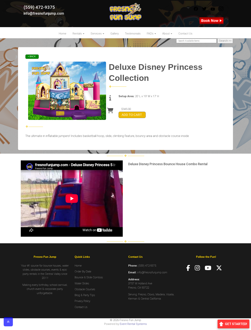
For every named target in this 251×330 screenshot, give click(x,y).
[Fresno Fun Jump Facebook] (196, 9)
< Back (32, 56)
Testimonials (133, 33)
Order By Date (83, 271)
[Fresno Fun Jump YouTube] (213, 9)
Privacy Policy (82, 301)
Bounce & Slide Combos (89, 277)
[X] (219, 268)
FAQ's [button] (150, 33)
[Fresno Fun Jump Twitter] (204, 9)
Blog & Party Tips (85, 295)
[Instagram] (197, 268)
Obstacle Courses (85, 289)
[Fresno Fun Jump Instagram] (221, 9)
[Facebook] (188, 268)
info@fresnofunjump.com (44, 13)
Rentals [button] (78, 33)
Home (62, 33)
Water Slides (82, 283)
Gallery (114, 33)
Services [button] (96, 33)
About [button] (166, 33)
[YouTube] (208, 268)
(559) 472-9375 (39, 7)
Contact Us (185, 33)
